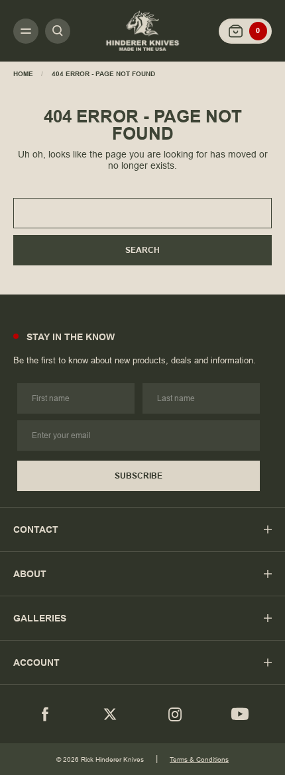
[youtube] (240, 714)
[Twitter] (110, 714)
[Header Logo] (142, 30)
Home (23, 73)
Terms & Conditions (199, 759)
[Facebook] (45, 714)
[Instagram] (175, 714)
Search (142, 250)
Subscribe (138, 475)
